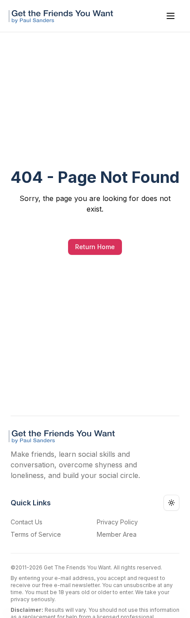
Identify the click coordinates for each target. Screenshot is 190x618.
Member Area (117, 534)
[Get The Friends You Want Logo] (63, 16)
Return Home (95, 246)
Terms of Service (36, 534)
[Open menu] (170, 16)
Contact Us (26, 522)
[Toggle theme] (171, 503)
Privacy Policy (117, 522)
